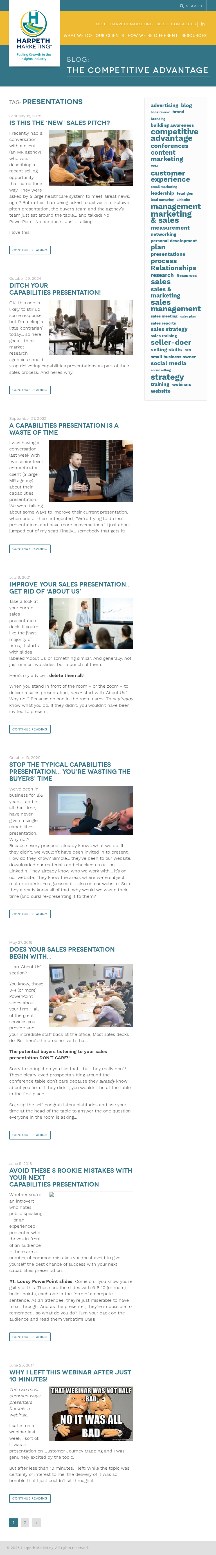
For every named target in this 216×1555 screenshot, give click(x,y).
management (176, 206)
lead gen (185, 193)
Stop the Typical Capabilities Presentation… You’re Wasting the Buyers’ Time (69, 772)
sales (161, 282)
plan (158, 247)
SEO (188, 350)
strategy (167, 377)
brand (178, 111)
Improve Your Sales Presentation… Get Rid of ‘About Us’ (70, 588)
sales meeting (164, 316)
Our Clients (110, 36)
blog (186, 105)
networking (163, 234)
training (160, 384)
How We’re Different (153, 36)
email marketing (164, 187)
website (160, 391)
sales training (164, 336)
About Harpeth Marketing (124, 24)
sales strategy (169, 329)
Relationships (173, 268)
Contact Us (183, 24)
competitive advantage (175, 134)
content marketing (167, 156)
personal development (174, 240)
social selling (161, 370)
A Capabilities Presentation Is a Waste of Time (64, 429)
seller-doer (171, 342)
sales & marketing (165, 292)
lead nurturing (162, 199)
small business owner (173, 356)
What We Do (78, 36)
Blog (162, 24)
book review (160, 112)
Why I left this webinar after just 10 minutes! (70, 1376)
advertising (164, 105)
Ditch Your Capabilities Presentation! (55, 289)
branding (158, 119)
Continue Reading (30, 250)
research (162, 275)
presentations (168, 254)
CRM (154, 166)
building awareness (172, 125)
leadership (162, 193)
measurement (170, 228)
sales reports (163, 323)
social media (168, 363)
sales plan (188, 316)
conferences (169, 146)
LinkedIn (183, 200)
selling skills (166, 349)
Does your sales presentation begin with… (62, 953)
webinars (181, 384)
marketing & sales (171, 217)
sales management (176, 305)
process (164, 261)
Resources (194, 36)
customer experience (170, 176)
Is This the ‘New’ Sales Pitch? (59, 123)
